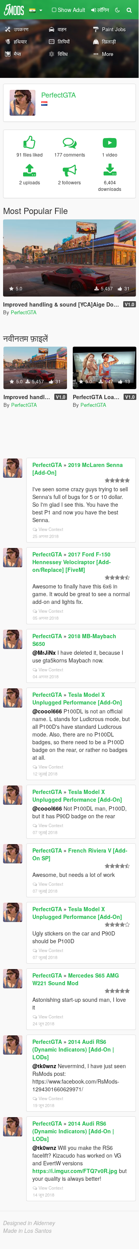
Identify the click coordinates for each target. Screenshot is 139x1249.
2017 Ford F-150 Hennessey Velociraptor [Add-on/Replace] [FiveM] (71, 561)
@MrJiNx (44, 652)
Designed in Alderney (29, 1223)
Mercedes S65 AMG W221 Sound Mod (75, 979)
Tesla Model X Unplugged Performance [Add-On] (77, 698)
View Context (51, 529)
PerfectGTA (58, 94)
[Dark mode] (117, 9)
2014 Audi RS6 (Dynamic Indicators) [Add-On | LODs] (73, 1049)
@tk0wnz (44, 1066)
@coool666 (47, 711)
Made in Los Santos (27, 1230)
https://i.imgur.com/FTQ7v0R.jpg (74, 1171)
